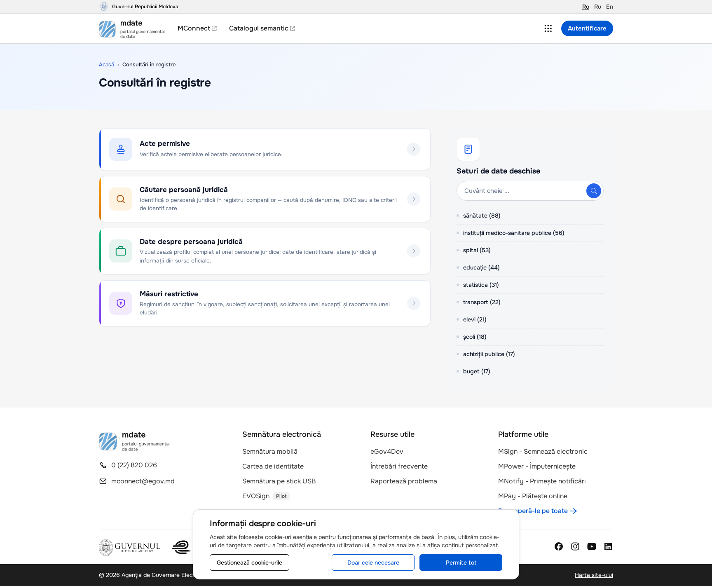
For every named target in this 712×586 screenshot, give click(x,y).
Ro (585, 6)
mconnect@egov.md (143, 481)
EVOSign (255, 496)
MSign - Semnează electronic (543, 451)
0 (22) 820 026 (134, 465)
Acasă (106, 64)
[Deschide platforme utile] (548, 28)
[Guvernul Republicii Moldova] (129, 547)
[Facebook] (559, 546)
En (609, 6)
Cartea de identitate (273, 466)
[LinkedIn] (608, 546)
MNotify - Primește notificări (542, 481)
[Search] (593, 190)
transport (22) (482, 302)
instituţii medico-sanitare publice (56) (513, 233)
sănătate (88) (482, 215)
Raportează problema (403, 481)
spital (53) (477, 250)
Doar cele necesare (373, 562)
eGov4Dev (386, 451)
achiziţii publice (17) (489, 354)
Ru (597, 6)
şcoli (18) (475, 336)
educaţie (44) (481, 267)
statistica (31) (481, 284)
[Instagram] (575, 546)
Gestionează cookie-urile (249, 562)
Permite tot (461, 562)
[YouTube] (592, 546)
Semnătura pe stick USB (279, 481)
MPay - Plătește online (532, 496)
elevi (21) (475, 319)
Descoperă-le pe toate (533, 510)
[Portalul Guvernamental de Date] (134, 28)
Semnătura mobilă (269, 451)
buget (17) (476, 371)
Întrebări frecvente (399, 466)
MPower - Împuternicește (537, 466)
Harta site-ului (594, 575)
